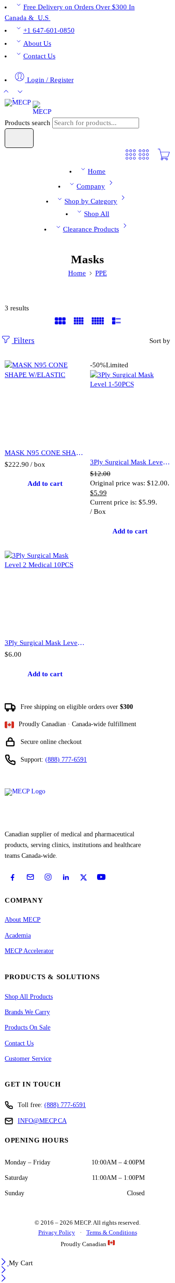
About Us (37, 43)
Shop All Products (29, 996)
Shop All (96, 213)
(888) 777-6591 (66, 759)
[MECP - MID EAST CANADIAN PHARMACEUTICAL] (28, 107)
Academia (18, 935)
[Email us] (30, 877)
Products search (28, 122)
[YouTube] (101, 877)
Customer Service (28, 1058)
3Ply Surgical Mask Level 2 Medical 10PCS (45, 642)
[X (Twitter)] (83, 877)
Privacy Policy (56, 1232)
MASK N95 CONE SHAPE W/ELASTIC (45, 452)
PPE (101, 273)
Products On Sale (27, 1027)
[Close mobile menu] (3, 1279)
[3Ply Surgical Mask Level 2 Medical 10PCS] (45, 591)
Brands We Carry (27, 1012)
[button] (45, 484)
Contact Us (39, 56)
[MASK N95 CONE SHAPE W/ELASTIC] (45, 400)
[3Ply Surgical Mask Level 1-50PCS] (130, 410)
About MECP (23, 919)
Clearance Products (91, 229)
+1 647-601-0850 (49, 30)
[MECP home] (35, 806)
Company (91, 186)
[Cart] (163, 158)
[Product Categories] (130, 158)
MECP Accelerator (29, 950)
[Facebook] (13, 877)
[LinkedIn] (66, 877)
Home (96, 171)
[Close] (4, 1263)
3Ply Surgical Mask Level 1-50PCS (130, 462)
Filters (23, 340)
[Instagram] (48, 877)
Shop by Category (90, 201)
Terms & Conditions (111, 1232)
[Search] (19, 138)
